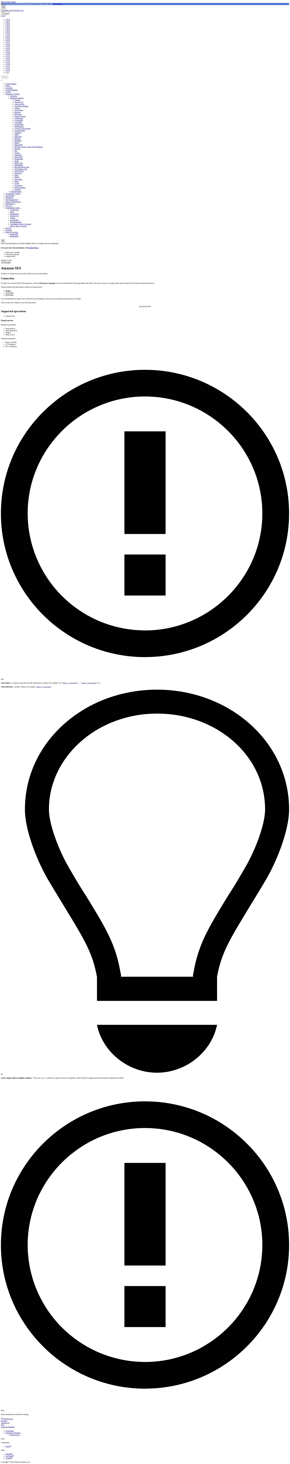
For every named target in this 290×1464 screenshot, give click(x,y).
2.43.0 (7, 26)
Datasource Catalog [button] (12, 94)
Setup (7, 86)
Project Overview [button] (11, 232)
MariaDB (17, 141)
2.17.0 (7, 56)
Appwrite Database (21, 106)
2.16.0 (7, 58)
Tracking (8, 230)
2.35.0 (7, 32)
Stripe (16, 181)
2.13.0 (7, 64)
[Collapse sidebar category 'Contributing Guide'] (20, 208)
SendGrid (17, 173)
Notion (16, 153)
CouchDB (18, 122)
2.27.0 (7, 42)
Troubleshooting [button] (16, 222)
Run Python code (20, 169)
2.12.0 (7, 66)
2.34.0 (7, 34)
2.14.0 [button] (3, 16)
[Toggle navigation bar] (3, 7)
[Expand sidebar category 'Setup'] (10, 86)
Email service (15, 1435)
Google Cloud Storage (22, 129)
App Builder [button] (9, 196)
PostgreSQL (18, 159)
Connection (9, 1431)
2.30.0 (7, 38)
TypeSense (18, 185)
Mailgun (17, 139)
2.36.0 (7, 30)
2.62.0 (7, 22)
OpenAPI (17, 155)
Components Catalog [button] (13, 194)
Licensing (8, 88)
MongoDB (18, 145)
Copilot (8, 92)
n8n (15, 151)
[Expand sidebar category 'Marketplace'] (15, 204)
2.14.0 (7, 62)
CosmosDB (18, 120)
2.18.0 (7, 54)
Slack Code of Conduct (18, 226)
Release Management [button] (13, 202)
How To (8, 206)
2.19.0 (7, 52)
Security (8, 228)
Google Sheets (19, 131)
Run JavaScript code (21, 167)
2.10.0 (7, 70)
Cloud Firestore (20, 116)
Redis (16, 161)
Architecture (14, 210)
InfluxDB (17, 137)
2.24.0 (7, 46)
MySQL (17, 149)
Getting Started (10, 84)
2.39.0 (7, 28)
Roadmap (13, 236)
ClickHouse (18, 118)
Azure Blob (18, 110)
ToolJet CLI (14, 216)
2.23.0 (7, 48)
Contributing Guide (12, 208)
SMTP (16, 177)
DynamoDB (18, 124)
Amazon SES (19, 104)
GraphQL (18, 133)
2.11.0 (7, 68)
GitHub (8, 1454)
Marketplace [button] (14, 214)
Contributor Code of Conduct (20, 224)
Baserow (17, 112)
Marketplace (9, 204)
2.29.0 (7, 40)
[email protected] (70, 683)
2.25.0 (7, 44)
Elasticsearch (19, 126)
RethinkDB (18, 165)
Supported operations (13, 1433)
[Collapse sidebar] (3, 240)
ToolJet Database (11, 90)
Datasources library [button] (17, 98)
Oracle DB (18, 157)
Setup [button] (12, 212)
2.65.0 (7, 20)
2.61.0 (7, 24)
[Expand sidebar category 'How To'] (12, 206)
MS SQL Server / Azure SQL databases (28, 147)
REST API (18, 163)
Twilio (16, 183)
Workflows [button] (9, 198)
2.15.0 (7, 60)
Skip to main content (8, 2)
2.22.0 (7, 50)
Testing (12, 218)
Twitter (8, 1458)
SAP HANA (19, 171)
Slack (16, 175)
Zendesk (17, 190)
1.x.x (7, 72)
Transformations (16, 192)
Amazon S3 (18, 102)
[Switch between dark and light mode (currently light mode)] (4, 77)
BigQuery (18, 114)
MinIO (16, 143)
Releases (13, 234)
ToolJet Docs (57, 4)
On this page (6, 262)
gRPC (16, 135)
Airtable (17, 100)
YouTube (8, 1456)
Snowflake (18, 179)
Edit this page (8, 1419)
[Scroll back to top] (2, 80)
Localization (14, 220)
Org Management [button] (11, 200)
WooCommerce (20, 187)
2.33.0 (7, 36)
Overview (13, 96)
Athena (17, 108)
